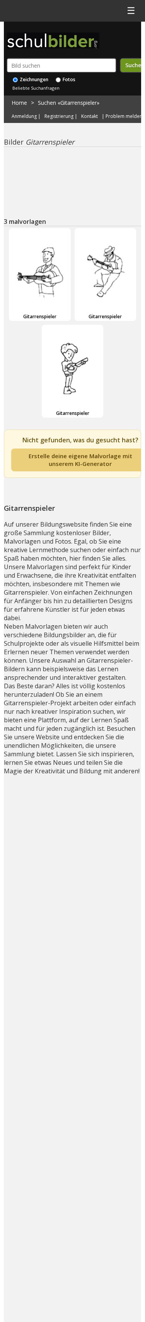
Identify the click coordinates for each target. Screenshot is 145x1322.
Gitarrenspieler (39, 316)
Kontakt (89, 116)
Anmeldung (24, 116)
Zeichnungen (33, 79)
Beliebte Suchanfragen (36, 88)
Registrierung (58, 116)
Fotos (68, 79)
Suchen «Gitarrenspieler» (68, 102)
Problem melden (124, 116)
